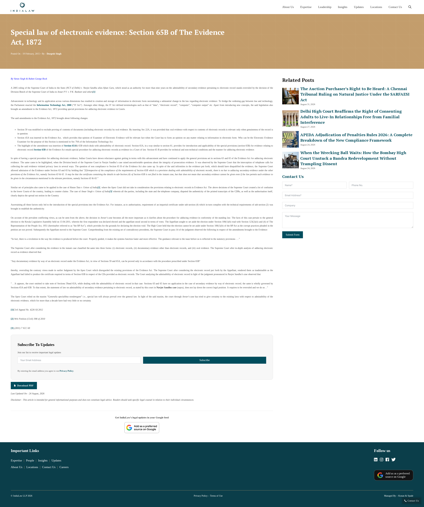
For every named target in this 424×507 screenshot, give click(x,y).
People (30, 460)
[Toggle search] (410, 7)
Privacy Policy (67, 371)
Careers (64, 467)
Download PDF (25, 385)
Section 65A (70, 145)
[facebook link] (387, 459)
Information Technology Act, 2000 (54, 105)
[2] (12, 318)
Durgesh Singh (54, 53)
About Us (288, 7)
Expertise (306, 7)
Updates (359, 7)
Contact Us (395, 7)
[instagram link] (381, 459)
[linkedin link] (375, 459)
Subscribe (204, 360)
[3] (12, 328)
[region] (212, 495)
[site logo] (22, 7)
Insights (342, 7)
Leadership (324, 7)
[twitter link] (393, 459)
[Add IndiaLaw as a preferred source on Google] (141, 427)
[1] (12, 309)
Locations (376, 7)
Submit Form (292, 234)
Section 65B (40, 149)
